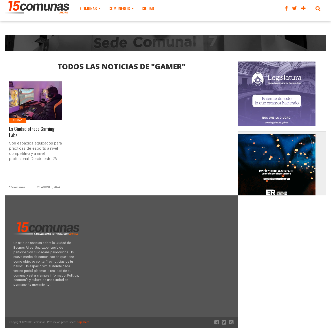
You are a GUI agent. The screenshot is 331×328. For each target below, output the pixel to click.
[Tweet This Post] (36, 107)
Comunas (88, 8)
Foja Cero (83, 322)
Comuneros (119, 8)
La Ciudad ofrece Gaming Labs (32, 132)
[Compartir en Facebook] (25, 107)
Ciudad (148, 8)
